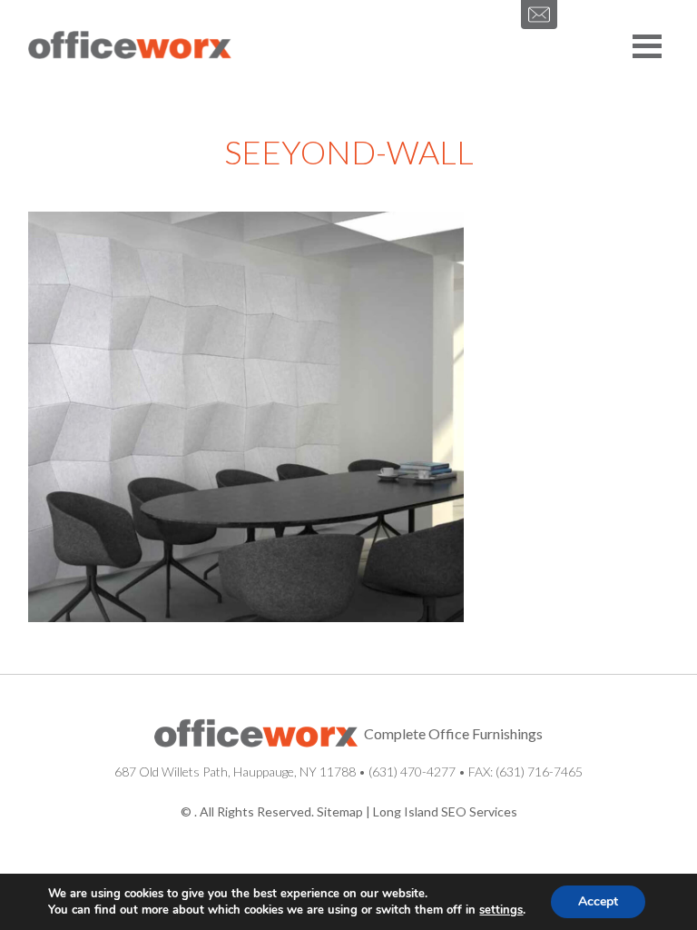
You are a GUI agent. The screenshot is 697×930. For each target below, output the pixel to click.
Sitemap (340, 811)
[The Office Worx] (129, 46)
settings (501, 910)
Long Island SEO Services (445, 811)
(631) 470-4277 (412, 771)
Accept (598, 901)
